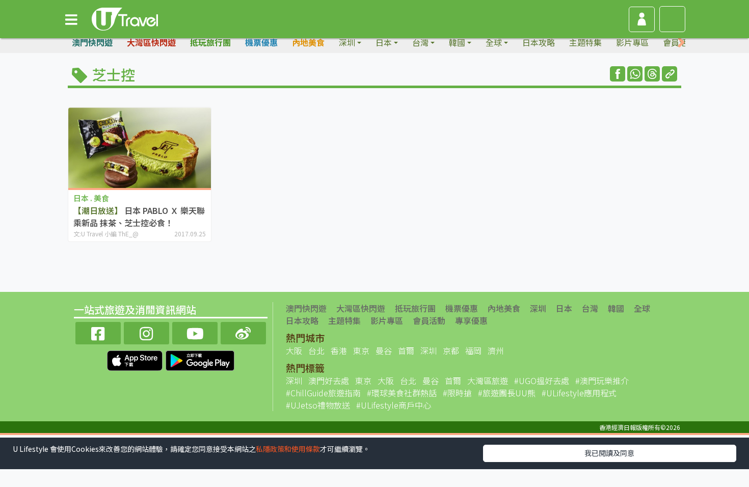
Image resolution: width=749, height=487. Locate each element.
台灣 (590, 308)
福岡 (473, 350)
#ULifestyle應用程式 (579, 393)
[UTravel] (125, 18)
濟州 (496, 350)
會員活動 (429, 320)
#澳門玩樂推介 (602, 380)
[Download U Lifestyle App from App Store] (135, 359)
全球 (642, 308)
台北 (316, 350)
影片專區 (632, 42)
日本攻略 (538, 42)
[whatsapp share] (635, 74)
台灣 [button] (420, 42)
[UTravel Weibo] (243, 331)
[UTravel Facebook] (98, 331)
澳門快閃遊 (92, 42)
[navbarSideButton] (71, 19)
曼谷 (384, 350)
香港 (339, 350)
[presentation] (681, 42)
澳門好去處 (328, 380)
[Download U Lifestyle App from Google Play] (200, 359)
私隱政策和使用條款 (288, 449)
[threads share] (652, 74)
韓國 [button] (457, 42)
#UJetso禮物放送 (318, 405)
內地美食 (308, 42)
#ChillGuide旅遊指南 (323, 393)
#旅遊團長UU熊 (507, 393)
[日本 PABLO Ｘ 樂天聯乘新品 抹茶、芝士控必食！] (139, 147)
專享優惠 (471, 320)
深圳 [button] (347, 42)
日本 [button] (384, 42)
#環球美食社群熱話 (402, 393)
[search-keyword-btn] (672, 19)
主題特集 (585, 42)
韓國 (616, 308)
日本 (564, 308)
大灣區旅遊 (487, 380)
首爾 (406, 350)
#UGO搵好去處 (541, 380)
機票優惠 (261, 42)
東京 (361, 350)
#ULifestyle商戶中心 (393, 405)
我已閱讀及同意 (609, 453)
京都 (451, 350)
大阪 (294, 350)
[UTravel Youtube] (195, 331)
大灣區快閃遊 (151, 42)
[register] (642, 19)
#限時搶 (457, 393)
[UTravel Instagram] (146, 331)
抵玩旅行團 (210, 42)
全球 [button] (494, 42)
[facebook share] (617, 74)
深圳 (538, 308)
